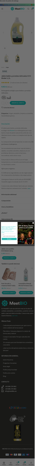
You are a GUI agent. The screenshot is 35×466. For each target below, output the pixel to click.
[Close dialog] (33, 223)
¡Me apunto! (9, 238)
